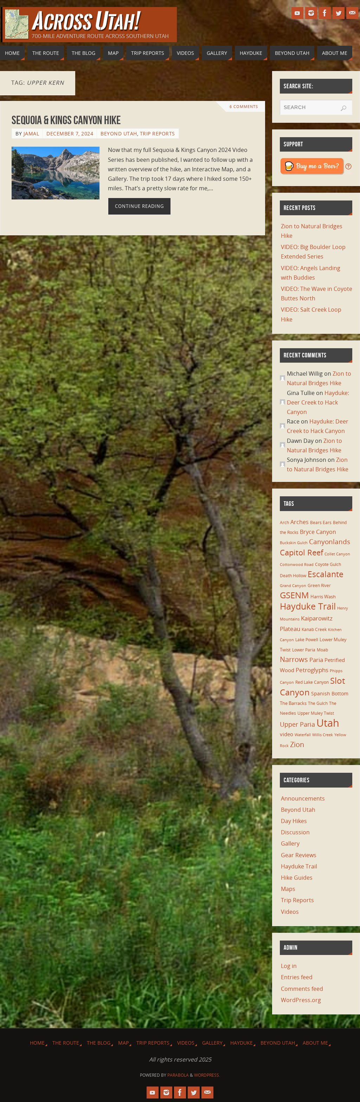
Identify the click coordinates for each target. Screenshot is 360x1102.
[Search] (343, 108)
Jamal (31, 133)
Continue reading (139, 206)
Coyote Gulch (328, 564)
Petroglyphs (312, 670)
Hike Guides (297, 877)
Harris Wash (323, 596)
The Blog (98, 1042)
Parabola (178, 1075)
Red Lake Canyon (312, 682)
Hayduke (241, 1042)
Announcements (303, 798)
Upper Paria (297, 724)
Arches (299, 522)
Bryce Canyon (318, 532)
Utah (327, 723)
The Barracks (293, 703)
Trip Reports (157, 133)
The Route (65, 1042)
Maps (288, 889)
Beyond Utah (119, 133)
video (286, 734)
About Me (315, 1042)
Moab (322, 649)
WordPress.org (301, 1000)
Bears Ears (321, 522)
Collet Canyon (337, 554)
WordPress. (207, 1075)
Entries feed (297, 977)
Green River (319, 585)
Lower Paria (303, 649)
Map (123, 1042)
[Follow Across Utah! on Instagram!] (311, 13)
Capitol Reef (301, 552)
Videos (290, 912)
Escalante (325, 574)
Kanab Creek (314, 629)
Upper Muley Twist (315, 713)
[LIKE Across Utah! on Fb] (325, 13)
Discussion (295, 832)
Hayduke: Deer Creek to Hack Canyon (318, 402)
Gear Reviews (298, 855)
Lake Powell (306, 639)
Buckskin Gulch (294, 542)
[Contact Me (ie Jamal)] (352, 13)
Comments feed (302, 989)
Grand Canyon (293, 585)
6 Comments (244, 106)
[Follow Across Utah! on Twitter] (339, 13)
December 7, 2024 (69, 133)
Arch (284, 522)
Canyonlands (329, 541)
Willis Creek (322, 734)
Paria (316, 660)
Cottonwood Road (297, 564)
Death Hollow (293, 575)
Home (37, 1042)
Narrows (294, 659)
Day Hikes (294, 821)
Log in (289, 966)
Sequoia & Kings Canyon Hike (66, 120)
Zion (297, 744)
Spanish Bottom (329, 693)
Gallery (290, 843)
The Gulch (318, 703)
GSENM (294, 595)
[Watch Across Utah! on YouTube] (297, 13)
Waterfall (303, 734)
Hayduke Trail (308, 606)
